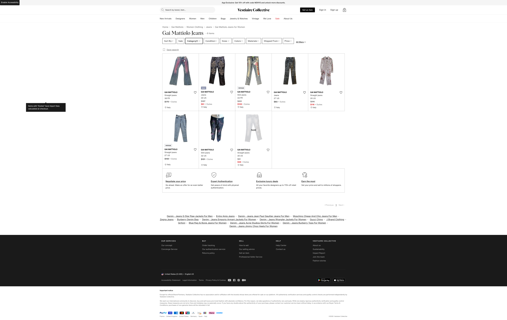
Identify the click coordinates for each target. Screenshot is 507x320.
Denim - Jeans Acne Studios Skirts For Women (254, 223)
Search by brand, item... (175, 9)
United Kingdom (171, 316)
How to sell (243, 245)
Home (165, 27)
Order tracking (208, 245)
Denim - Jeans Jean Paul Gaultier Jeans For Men (263, 216)
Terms (201, 280)
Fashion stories (319, 260)
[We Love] (273, 19)
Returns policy (208, 253)
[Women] (198, 19)
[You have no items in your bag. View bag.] (344, 10)
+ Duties (173, 101)
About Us (288, 18)
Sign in (322, 9)
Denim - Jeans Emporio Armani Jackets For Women (229, 219)
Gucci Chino (316, 219)
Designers (180, 18)
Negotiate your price (176, 181)
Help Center (281, 245)
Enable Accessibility (9, 2)
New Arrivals (165, 18)
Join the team (319, 257)
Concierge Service (169, 249)
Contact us (280, 249)
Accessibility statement (170, 280)
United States (184, 316)
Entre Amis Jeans (225, 216)
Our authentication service (213, 249)
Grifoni (181, 223)
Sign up (334, 9)
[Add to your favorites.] (195, 92)
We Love (267, 18)
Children (213, 18)
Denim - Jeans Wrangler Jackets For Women (283, 219)
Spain (201, 316)
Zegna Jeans (166, 219)
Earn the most (308, 181)
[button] (344, 10)
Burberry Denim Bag (188, 219)
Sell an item (307, 9)
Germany (193, 316)
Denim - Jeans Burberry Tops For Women (304, 223)
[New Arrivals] (173, 19)
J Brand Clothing (335, 219)
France (162, 316)
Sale (277, 18)
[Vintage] (261, 19)
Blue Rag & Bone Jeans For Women (208, 223)
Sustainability (319, 249)
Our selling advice (247, 249)
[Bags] (228, 19)
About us (317, 245)
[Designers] (187, 19)
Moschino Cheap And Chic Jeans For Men (315, 216)
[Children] (219, 19)
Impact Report (319, 253)
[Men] (207, 19)
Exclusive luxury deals (267, 181)
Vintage (255, 18)
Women (192, 18)
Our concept (166, 245)
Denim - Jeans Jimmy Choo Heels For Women (253, 226)
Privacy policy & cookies (216, 280)
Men (202, 18)
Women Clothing (195, 27)
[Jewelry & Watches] (250, 19)
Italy (205, 316)
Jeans (209, 27)
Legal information (189, 280)
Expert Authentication (222, 181)
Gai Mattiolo (177, 27)
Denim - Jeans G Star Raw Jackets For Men (190, 216)
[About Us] (294, 19)
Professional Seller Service (250, 257)
